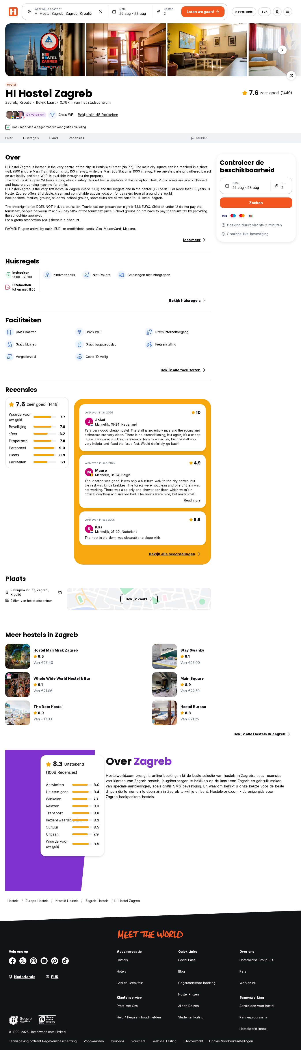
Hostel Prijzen (188, 994)
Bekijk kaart (46, 102)
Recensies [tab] (76, 138)
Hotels (121, 971)
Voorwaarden (94, 1041)
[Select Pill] (277, 11)
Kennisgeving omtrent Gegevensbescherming (43, 1041)
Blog (181, 971)
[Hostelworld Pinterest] (54, 960)
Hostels (122, 960)
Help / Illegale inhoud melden (139, 1017)
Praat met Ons (127, 1006)
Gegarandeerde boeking (197, 983)
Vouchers (138, 1041)
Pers (243, 971)
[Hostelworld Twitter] (22, 960)
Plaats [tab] (53, 138)
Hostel (11, 84)
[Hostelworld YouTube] (44, 960)
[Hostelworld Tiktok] (65, 960)
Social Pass (186, 960)
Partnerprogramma (253, 1017)
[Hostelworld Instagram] (33, 960)
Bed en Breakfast (130, 983)
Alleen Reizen (188, 1006)
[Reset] (100, 11)
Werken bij (248, 983)
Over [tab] (9, 138)
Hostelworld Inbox (253, 1029)
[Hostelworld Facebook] (12, 960)
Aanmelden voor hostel (257, 1006)
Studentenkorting (191, 1017)
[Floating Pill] (282, 49)
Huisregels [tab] (31, 138)
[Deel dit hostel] (291, 75)
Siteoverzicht (193, 1041)
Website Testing (164, 1041)
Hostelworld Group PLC (257, 960)
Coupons (117, 1041)
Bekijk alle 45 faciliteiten (98, 115)
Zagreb (11, 102)
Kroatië (26, 102)
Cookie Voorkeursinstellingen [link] (231, 1041)
